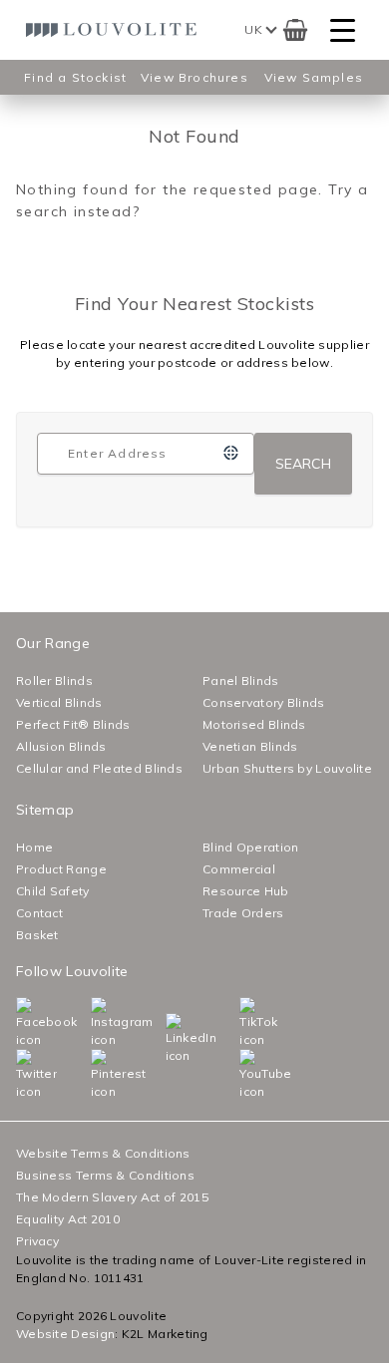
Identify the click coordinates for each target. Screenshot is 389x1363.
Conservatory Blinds (263, 702)
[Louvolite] (114, 30)
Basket (37, 934)
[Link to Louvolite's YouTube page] (243, 1075)
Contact (39, 912)
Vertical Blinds (59, 702)
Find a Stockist (75, 77)
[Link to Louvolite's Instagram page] (95, 1023)
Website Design (65, 1333)
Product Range (61, 868)
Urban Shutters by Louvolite (287, 768)
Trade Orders (243, 912)
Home (34, 847)
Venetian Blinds (250, 746)
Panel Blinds (240, 680)
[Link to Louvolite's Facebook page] (20, 1023)
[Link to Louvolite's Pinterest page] (95, 1075)
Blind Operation (250, 847)
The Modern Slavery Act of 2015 (112, 1197)
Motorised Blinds (254, 724)
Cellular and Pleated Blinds (99, 768)
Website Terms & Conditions (103, 1153)
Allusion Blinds (61, 746)
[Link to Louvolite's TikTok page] (243, 1023)
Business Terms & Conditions (105, 1175)
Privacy (37, 1240)
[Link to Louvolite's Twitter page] (20, 1075)
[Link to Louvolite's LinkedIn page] (170, 1039)
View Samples (313, 77)
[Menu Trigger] (342, 30)
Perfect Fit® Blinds (73, 724)
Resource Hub (245, 890)
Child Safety (53, 890)
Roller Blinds (54, 680)
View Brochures (194, 77)
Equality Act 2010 (68, 1218)
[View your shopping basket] (295, 30)
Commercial (238, 868)
